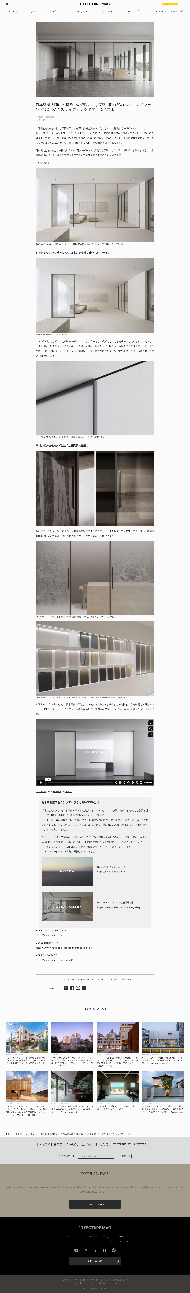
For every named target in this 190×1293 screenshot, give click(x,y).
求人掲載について (103, 1280)
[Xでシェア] (66, 988)
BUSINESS (107, 11)
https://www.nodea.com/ (111, 871)
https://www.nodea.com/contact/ (54, 960)
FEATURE (11, 11)
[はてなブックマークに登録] (84, 988)
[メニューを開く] (183, 4)
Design (108, 1187)
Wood (54, 1187)
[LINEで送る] (78, 988)
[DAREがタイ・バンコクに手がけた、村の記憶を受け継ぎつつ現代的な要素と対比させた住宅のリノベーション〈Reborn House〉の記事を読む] (163, 1086)
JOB (34, 11)
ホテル (164, 1187)
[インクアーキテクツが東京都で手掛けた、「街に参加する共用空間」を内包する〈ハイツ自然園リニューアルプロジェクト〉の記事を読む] (27, 1037)
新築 (181, 1187)
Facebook (104, 1250)
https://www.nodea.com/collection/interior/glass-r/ (64, 947)
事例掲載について (87, 1280)
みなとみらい (114, 979)
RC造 (171, 1187)
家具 (82, 1192)
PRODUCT (134, 11)
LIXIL (67, 979)
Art (89, 1187)
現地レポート (104, 1192)
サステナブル (118, 1187)
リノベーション (28, 1187)
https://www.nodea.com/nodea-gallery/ (119, 907)
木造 (59, 1187)
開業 (147, 1187)
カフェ (88, 1192)
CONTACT (113, 1283)
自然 (127, 1187)
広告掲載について (70, 1280)
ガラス (90, 979)
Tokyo (48, 1187)
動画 (123, 979)
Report (95, 1192)
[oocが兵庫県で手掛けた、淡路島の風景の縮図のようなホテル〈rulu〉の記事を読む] (118, 1086)
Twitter (95, 1250)
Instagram (86, 1250)
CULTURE (56, 11)
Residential (140, 1187)
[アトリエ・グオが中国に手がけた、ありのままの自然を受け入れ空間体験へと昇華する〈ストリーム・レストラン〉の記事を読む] (72, 1086)
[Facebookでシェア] (72, 988)
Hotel (152, 1187)
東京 (18, 1187)
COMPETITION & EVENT (169, 11)
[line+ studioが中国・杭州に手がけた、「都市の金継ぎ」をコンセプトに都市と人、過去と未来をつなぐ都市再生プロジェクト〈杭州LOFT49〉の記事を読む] (118, 1037)
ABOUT (76, 1283)
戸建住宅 (101, 1187)
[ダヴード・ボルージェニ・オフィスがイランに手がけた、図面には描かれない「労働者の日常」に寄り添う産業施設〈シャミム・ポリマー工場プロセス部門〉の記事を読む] (27, 1086)
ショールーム (101, 979)
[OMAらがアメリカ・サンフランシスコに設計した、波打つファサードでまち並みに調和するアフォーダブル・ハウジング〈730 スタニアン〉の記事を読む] (72, 1037)
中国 (132, 1187)
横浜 (129, 979)
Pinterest (114, 1250)
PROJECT (82, 11)
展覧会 (79, 1187)
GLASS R (41, 791)
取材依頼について (120, 1280)
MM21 (74, 979)
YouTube (66, 1187)
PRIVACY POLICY (89, 1283)
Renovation (40, 1187)
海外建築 (11, 1187)
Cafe (176, 1187)
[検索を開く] (7, 4)
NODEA (57, 791)
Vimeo (68, 791)
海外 (85, 1187)
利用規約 (102, 1283)
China (158, 1187)
